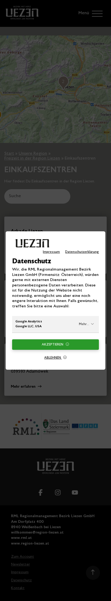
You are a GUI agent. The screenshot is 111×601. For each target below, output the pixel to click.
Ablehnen (53, 358)
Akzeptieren (53, 345)
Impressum (51, 252)
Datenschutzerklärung (82, 252)
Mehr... (84, 324)
